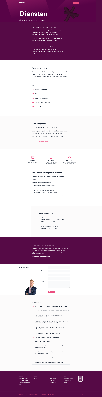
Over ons (59, 2)
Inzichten (52, 2)
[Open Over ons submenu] (56, 3)
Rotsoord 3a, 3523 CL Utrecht (33, 394)
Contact (75, 2)
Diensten (42, 2)
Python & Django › (43, 141)
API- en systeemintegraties (25, 386)
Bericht (42, 281)
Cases (47, 2)
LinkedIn (81, 394)
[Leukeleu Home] (23, 2)
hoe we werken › (39, 197)
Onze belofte (52, 380)
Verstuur (51, 291)
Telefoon (43, 278)
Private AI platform (24, 378)
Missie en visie (53, 378)
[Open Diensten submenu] (39, 3)
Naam (42, 267)
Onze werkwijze (53, 382)
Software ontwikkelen (24, 380)
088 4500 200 (43, 394)
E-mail (42, 274)
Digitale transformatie (24, 384)
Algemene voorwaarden (68, 378)
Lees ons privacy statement (64, 291)
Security (65, 382)
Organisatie (43, 270)
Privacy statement (67, 380)
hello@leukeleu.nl (53, 394)
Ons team (52, 384)
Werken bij (52, 386)
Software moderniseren (25, 382)
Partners (51, 388)
